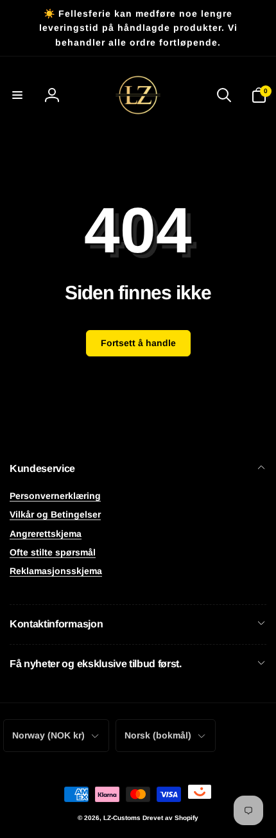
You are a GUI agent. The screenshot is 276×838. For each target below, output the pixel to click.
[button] (17, 95)
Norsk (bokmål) (158, 735)
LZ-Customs (122, 817)
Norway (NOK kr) (48, 735)
